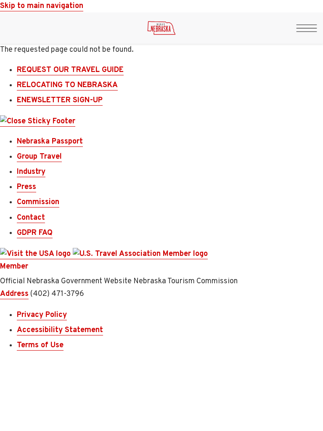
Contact (31, 218)
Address (14, 294)
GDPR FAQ (35, 233)
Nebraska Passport (50, 141)
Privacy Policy (42, 315)
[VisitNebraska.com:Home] (161, 30)
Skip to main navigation (41, 6)
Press (26, 187)
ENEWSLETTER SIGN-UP (60, 100)
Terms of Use (40, 345)
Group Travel (39, 157)
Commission (38, 202)
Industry (31, 172)
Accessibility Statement (60, 330)
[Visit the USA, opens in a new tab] (36, 254)
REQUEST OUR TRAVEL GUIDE (70, 70)
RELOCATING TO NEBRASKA (67, 85)
